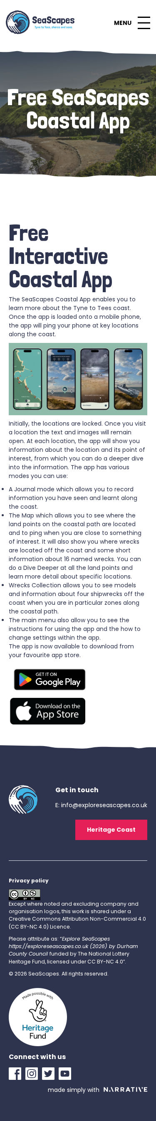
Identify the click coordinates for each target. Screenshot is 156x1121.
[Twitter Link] (50, 1073)
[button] (132, 23)
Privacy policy (29, 880)
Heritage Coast (111, 829)
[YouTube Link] (67, 1073)
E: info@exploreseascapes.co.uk (101, 805)
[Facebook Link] (17, 1073)
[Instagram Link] (33, 1073)
